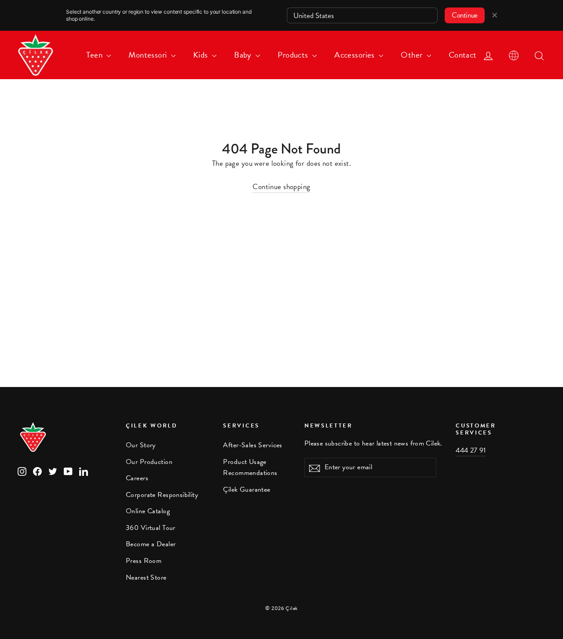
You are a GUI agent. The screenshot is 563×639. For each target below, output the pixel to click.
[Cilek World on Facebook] (37, 471)
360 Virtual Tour (150, 527)
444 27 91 (471, 450)
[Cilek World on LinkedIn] (83, 471)
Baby (243, 54)
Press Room (143, 560)
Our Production (149, 461)
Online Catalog (148, 511)
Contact (463, 54)
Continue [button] (465, 15)
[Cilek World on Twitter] (52, 471)
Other (412, 54)
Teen (95, 54)
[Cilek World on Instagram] (22, 471)
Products (294, 54)
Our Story (141, 445)
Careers (137, 478)
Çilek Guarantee (246, 489)
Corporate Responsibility (162, 494)
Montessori (148, 54)
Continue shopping (281, 186)
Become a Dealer (150, 544)
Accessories (355, 54)
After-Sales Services (252, 445)
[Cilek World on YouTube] (68, 471)
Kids (201, 54)
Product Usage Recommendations (250, 467)
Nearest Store (146, 577)
